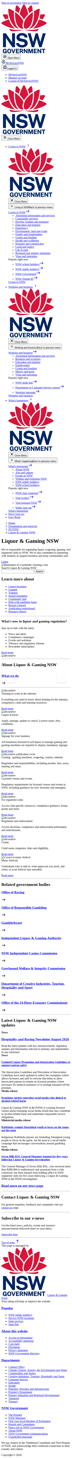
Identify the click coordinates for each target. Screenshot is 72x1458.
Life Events (21, 250)
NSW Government (14, 1408)
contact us (6, 1207)
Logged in (12, 68)
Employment (22, 365)
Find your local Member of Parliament (29, 1421)
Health (12, 1385)
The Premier (15, 1414)
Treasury (13, 1401)
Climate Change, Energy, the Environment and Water (37, 1370)
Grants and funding (26, 237)
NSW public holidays (27, 481)
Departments (10, 1360)
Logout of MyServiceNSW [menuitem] (23, 80)
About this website (14, 1331)
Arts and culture (24, 472)
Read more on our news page (22, 1186)
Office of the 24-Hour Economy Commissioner (34, 1003)
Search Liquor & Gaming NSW (19, 568)
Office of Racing (12, 892)
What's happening (20, 466)
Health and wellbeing (27, 240)
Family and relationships (28, 234)
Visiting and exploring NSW (31, 478)
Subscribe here (9, 1234)
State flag (13, 1324)
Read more (7, 652)
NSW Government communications (28, 1433)
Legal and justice (24, 246)
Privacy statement (18, 1350)
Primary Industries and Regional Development (33, 1395)
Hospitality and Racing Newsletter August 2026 (35, 1039)
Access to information (20, 1337)
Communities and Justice (22, 1373)
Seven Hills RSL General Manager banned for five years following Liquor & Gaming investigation (34, 1158)
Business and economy (28, 359)
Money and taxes (24, 371)
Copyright (14, 1344)
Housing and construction (29, 243)
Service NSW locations (21, 1318)
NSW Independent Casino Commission (29, 953)
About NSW (22, 469)
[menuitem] (17, 74)
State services (15, 1321)
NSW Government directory (24, 1353)
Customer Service (18, 1379)
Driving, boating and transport (32, 221)
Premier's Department (20, 1392)
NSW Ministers (17, 1418)
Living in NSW (19, 212)
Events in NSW (24, 475)
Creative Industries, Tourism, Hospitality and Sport (36, 1376)
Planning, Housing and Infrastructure (28, 1388)
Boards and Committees (21, 1424)
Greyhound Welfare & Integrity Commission (33, 968)
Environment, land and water (31, 231)
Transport (13, 1398)
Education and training (27, 224)
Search (39, 571)
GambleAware (11, 923)
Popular (7, 1308)
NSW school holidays (27, 485)
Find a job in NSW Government (26, 1427)
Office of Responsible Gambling (24, 907)
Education (14, 1382)
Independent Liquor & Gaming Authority (31, 938)
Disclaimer (14, 1347)
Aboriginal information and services (35, 215)
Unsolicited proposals (20, 1436)
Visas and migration (26, 256)
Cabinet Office (16, 1367)
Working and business (22, 352)
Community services (26, 218)
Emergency (21, 228)
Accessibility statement (21, 1340)
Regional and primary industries (33, 253)
